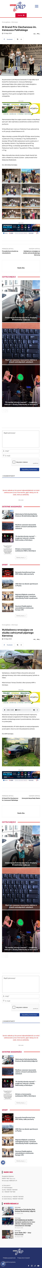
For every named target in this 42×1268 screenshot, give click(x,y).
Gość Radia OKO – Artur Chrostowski (23, 1233)
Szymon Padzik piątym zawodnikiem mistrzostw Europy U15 (24, 608)
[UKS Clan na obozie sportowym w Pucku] (7, 584)
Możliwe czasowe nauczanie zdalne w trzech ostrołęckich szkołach (21, 361)
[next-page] (6, 410)
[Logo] (17, 6)
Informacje (15, 22)
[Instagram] (31, 1265)
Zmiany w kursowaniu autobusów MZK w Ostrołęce (25, 550)
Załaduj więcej (20, 557)
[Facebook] (28, 1265)
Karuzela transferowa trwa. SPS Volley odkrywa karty (25, 573)
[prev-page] (3, 410)
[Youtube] (38, 1265)
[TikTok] (35, 1265)
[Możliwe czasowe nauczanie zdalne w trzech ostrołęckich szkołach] (21, 344)
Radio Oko (21, 268)
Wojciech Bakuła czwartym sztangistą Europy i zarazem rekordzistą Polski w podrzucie (26, 596)
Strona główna (6, 22)
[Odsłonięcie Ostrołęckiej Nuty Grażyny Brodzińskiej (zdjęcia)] (21, 301)
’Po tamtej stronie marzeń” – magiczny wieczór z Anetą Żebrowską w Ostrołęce (21, 403)
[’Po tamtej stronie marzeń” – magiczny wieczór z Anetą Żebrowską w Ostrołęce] (21, 386)
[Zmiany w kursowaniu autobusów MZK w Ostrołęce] (7, 549)
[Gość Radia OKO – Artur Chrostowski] (7, 1234)
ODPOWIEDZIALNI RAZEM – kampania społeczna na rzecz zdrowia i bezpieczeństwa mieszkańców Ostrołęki (25, 1223)
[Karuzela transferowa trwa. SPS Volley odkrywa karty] (7, 572)
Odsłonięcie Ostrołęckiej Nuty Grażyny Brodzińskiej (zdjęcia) (21, 319)
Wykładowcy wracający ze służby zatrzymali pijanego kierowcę (31, 253)
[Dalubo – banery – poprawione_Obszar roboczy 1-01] (21, 114)
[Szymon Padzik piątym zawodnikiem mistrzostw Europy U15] (7, 607)
